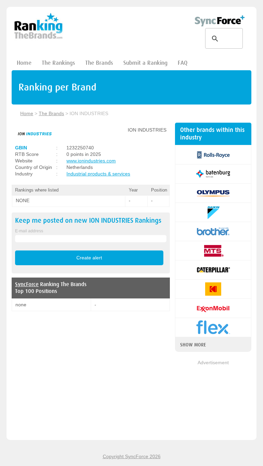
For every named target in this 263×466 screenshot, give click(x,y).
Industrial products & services (98, 173)
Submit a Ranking (145, 63)
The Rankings (58, 63)
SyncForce (27, 284)
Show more (193, 344)
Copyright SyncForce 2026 (132, 456)
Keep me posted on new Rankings (88, 220)
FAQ (182, 63)
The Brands (99, 63)
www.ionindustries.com (91, 160)
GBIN (21, 147)
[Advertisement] (213, 400)
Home (24, 63)
